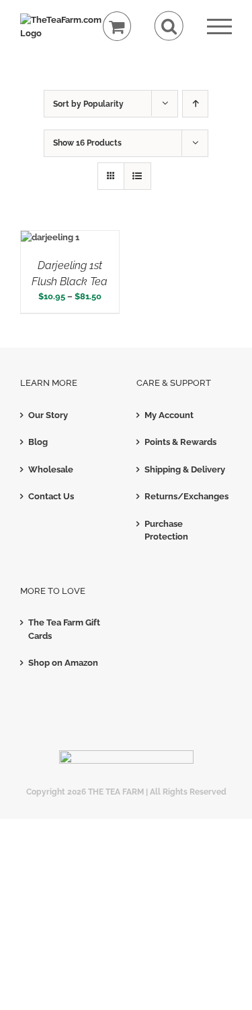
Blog (38, 442)
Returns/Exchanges (185, 496)
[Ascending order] (195, 103)
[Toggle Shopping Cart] (117, 26)
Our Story (48, 415)
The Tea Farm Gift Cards (64, 629)
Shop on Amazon (63, 663)
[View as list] (137, 176)
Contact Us (51, 496)
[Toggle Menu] (219, 26)
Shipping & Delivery (184, 469)
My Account (169, 415)
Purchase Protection (166, 530)
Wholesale (50, 469)
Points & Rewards (180, 442)
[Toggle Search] (169, 25)
